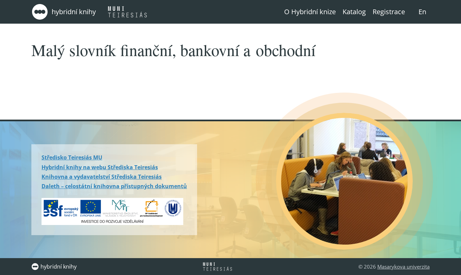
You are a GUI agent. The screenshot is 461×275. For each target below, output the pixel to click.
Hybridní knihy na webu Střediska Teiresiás (100, 167)
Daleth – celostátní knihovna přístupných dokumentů (114, 186)
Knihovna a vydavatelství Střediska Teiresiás (102, 176)
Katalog (354, 11)
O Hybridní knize (310, 11)
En (422, 11)
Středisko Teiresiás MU (72, 157)
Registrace (389, 11)
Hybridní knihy (74, 11)
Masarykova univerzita (403, 266)
